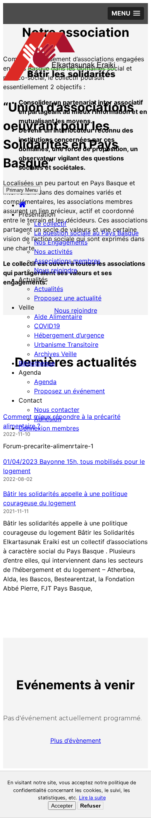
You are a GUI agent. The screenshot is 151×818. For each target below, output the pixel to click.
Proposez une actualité (67, 298)
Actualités (48, 289)
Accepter (62, 806)
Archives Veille (55, 354)
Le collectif (50, 223)
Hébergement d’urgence (69, 335)
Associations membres (67, 261)
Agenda (45, 382)
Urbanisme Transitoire (66, 344)
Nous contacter (56, 409)
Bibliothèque (37, 363)
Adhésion (47, 419)
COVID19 (47, 326)
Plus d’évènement (75, 740)
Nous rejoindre (55, 270)
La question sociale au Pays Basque (86, 233)
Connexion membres (49, 428)
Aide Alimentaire (58, 316)
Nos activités (53, 251)
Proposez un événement (69, 391)
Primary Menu (22, 190)
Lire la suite (92, 798)
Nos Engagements (61, 242)
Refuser (90, 806)
